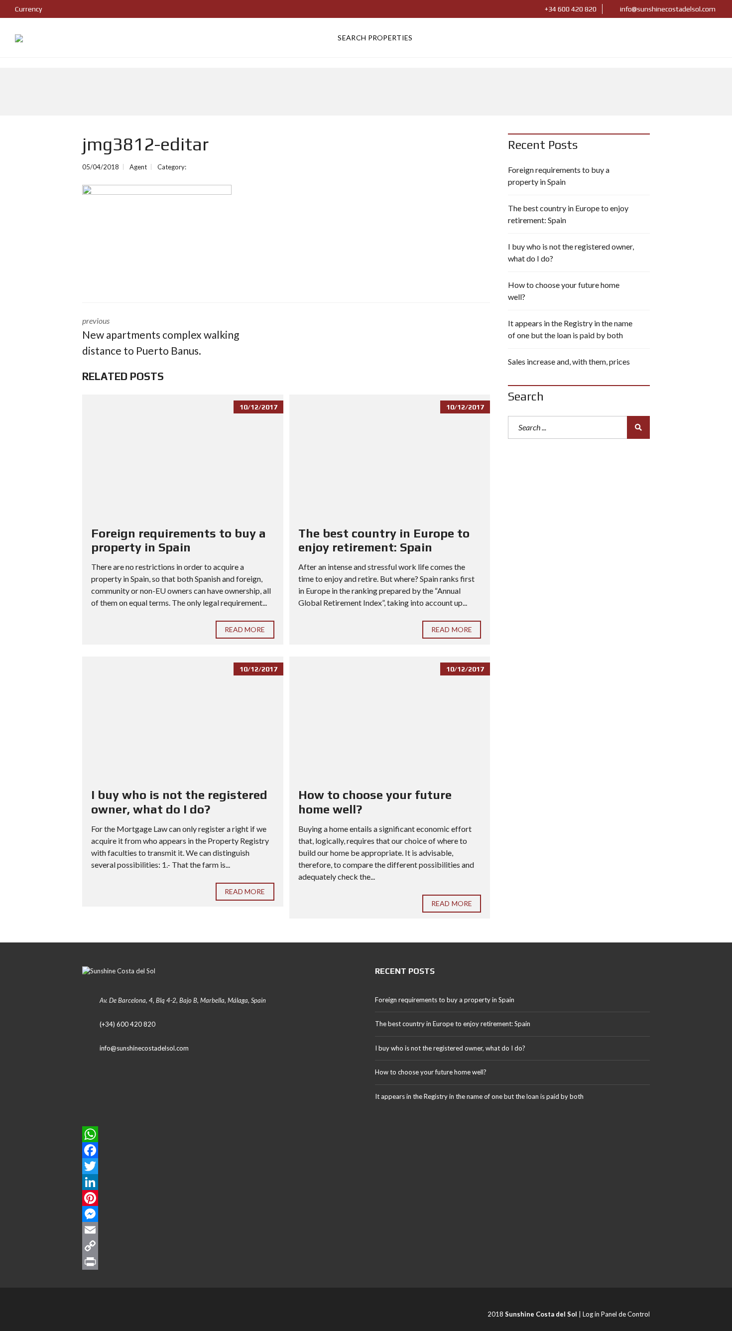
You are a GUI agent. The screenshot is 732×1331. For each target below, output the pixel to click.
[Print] (219, 1262)
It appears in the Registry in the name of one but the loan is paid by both (570, 329)
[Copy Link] (219, 1246)
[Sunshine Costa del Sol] (19, 38)
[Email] (219, 1230)
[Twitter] (219, 1166)
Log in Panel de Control (616, 1314)
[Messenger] (219, 1214)
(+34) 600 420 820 (127, 1024)
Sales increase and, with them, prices (569, 361)
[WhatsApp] (219, 1134)
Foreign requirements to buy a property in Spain (178, 540)
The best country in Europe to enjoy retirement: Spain (384, 540)
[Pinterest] (219, 1198)
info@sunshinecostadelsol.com (667, 9)
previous (160, 336)
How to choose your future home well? (563, 290)
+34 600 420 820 (570, 9)
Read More (245, 629)
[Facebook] (219, 1150)
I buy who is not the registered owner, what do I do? (179, 802)
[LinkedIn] (219, 1182)
